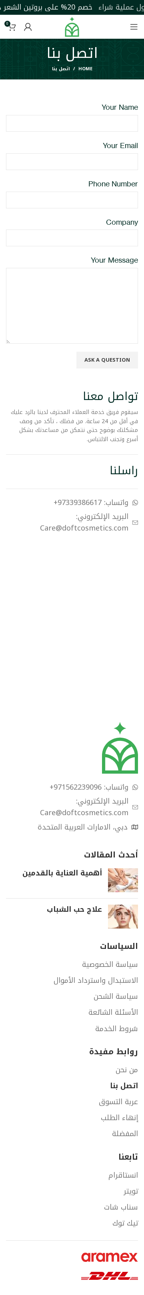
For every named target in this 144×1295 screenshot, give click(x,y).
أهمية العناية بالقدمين (62, 873)
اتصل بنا (124, 1086)
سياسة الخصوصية (110, 965)
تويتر (131, 1191)
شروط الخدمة (116, 1029)
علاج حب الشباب (74, 909)
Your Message (114, 259)
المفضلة (125, 1134)
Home (85, 69)
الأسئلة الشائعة (113, 1013)
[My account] (28, 27)
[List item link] (72, 503)
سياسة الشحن (116, 997)
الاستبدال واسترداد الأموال (96, 981)
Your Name (120, 107)
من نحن (127, 1070)
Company (122, 222)
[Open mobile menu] (134, 27)
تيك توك (125, 1223)
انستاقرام (123, 1175)
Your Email (120, 145)
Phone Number (113, 183)
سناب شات (121, 1207)
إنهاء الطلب (119, 1118)
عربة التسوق (118, 1102)
